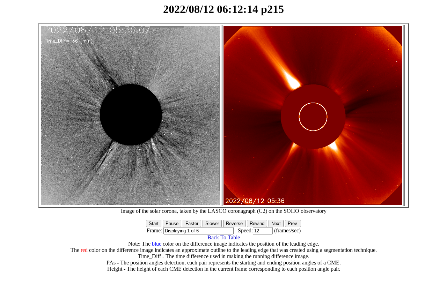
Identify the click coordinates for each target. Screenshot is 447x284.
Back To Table (223, 237)
